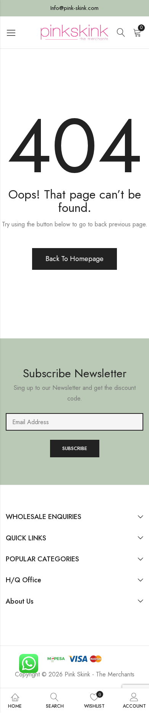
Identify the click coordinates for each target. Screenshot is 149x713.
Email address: (74, 422)
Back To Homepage (74, 259)
